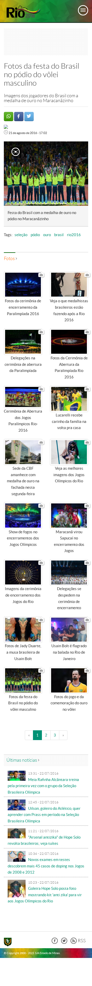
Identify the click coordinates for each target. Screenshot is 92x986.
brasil (59, 235)
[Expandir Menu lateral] (83, 10)
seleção (21, 235)
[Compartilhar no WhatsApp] (8, 116)
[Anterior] (10, 173)
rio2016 (74, 235)
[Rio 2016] (23, 11)
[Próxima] (79, 173)
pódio (35, 235)
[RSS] (78, 942)
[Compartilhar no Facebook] (19, 116)
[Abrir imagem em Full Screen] (15, 152)
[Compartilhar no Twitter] (29, 116)
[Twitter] (64, 942)
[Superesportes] (9, 942)
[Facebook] (55, 942)
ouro (47, 235)
